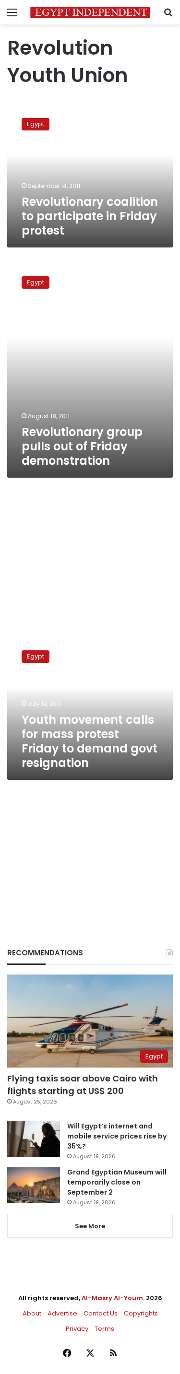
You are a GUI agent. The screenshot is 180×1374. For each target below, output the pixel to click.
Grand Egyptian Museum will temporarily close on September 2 (117, 1182)
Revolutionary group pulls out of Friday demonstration (82, 446)
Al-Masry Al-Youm (112, 1298)
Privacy (77, 1328)
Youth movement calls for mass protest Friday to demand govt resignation (89, 741)
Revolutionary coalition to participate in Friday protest (90, 216)
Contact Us (101, 1313)
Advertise (62, 1313)
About (32, 1313)
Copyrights (141, 1313)
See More (90, 1226)
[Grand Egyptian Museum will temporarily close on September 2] (33, 1185)
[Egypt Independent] (90, 12)
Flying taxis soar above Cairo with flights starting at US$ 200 (82, 1084)
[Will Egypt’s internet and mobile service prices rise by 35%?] (33, 1139)
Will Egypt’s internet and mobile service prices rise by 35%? (117, 1136)
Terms (104, 1328)
